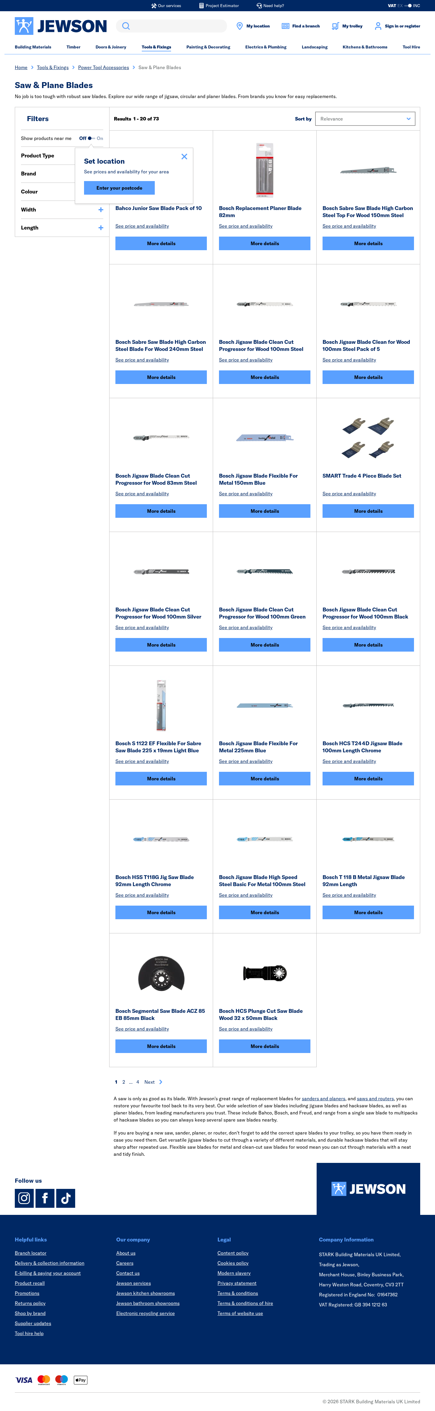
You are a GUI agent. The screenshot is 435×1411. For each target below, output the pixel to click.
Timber (73, 47)
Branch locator (30, 1253)
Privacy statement (237, 1283)
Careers (124, 1263)
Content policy (233, 1253)
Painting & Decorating (208, 47)
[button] (365, 119)
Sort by (303, 119)
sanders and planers (323, 1098)
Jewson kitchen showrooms (145, 1293)
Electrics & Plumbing (265, 47)
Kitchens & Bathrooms (365, 47)
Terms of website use (240, 1313)
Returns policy (30, 1303)
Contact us (128, 1273)
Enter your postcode (119, 188)
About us (126, 1253)
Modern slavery (234, 1273)
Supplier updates (33, 1323)
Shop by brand (30, 1313)
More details (161, 243)
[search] (171, 25)
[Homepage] (368, 1189)
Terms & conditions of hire (245, 1303)
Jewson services (133, 1283)
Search (125, 25)
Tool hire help (29, 1333)
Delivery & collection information (49, 1263)
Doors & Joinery (111, 47)
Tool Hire (411, 47)
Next (149, 1082)
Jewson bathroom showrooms (148, 1303)
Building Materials (33, 47)
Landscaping (315, 47)
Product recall (30, 1283)
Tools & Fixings (156, 47)
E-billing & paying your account (48, 1273)
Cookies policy (233, 1263)
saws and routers (375, 1098)
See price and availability (142, 226)
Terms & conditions (238, 1293)
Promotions (27, 1293)
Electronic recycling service (145, 1313)
